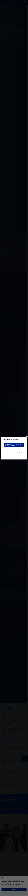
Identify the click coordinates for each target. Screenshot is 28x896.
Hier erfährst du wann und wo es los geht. (13, 445)
